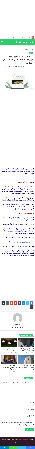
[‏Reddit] (11, 303)
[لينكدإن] (23, 303)
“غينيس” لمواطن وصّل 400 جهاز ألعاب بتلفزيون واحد (27, 349)
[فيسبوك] (31, 303)
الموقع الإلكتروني (30, 415)
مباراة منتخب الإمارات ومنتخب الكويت (9, 349)
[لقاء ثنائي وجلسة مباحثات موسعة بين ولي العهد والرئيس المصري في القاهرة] (9, 359)
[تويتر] (27, 303)
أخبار (26, 49)
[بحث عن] (33, 43)
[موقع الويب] (22, 328)
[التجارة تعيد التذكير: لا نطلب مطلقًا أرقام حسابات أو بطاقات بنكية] (26, 359)
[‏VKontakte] (7, 303)
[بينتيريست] (15, 303)
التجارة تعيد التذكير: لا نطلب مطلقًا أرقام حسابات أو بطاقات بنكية (26, 367)
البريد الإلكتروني (29, 409)
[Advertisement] (17, 18)
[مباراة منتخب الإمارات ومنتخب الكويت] (9, 342)
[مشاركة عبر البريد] (3, 303)
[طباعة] (31, 307)
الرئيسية (30, 49)
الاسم (32, 403)
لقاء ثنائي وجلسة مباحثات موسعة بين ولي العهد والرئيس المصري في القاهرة (9, 367)
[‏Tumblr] (19, 303)
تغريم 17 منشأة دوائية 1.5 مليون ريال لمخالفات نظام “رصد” (17, 37)
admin (29, 66)
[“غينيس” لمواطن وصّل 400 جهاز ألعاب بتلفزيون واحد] (26, 342)
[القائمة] (2, 43)
